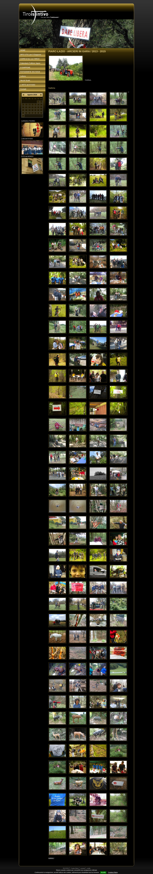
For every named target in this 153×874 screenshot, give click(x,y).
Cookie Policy (75, 868)
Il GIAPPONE (25, 67)
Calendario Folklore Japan (30, 63)
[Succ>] (40, 94)
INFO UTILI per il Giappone (30, 54)
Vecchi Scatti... (25, 80)
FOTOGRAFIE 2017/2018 (30, 72)
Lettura (23, 76)
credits (88, 868)
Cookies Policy (113, 872)
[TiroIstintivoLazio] (41, 14)
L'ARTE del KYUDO (27, 85)
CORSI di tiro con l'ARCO (29, 59)
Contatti (23, 89)
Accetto (103, 872)
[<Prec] (23, 94)
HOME (22, 50)
